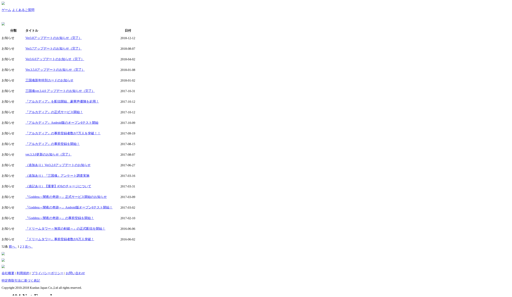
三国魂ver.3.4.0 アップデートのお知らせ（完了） (60, 91)
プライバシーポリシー (48, 273)
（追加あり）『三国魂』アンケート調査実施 (57, 175)
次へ (29, 246)
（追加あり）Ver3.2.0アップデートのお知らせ (58, 165)
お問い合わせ (75, 273)
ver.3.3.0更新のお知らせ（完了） (48, 154)
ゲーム (6, 10)
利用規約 (23, 273)
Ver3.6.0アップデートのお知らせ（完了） (54, 59)
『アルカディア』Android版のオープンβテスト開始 (61, 122)
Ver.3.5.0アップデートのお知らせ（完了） (55, 69)
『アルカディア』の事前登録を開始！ (52, 144)
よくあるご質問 (23, 10)
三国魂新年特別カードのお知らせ (49, 80)
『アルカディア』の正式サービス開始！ (54, 112)
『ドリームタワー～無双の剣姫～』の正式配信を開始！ (65, 228)
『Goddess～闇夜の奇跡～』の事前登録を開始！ (59, 218)
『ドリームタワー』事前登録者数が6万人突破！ (59, 239)
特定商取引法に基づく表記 (21, 280)
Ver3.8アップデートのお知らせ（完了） (53, 38)
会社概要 (8, 273)
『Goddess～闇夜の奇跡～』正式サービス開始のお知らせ (66, 196)
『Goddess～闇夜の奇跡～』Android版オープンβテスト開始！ (69, 207)
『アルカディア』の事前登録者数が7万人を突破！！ (63, 133)
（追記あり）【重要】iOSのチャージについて (58, 186)
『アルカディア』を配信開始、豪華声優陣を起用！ (62, 101)
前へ (13, 246)
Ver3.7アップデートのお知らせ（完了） (53, 48)
